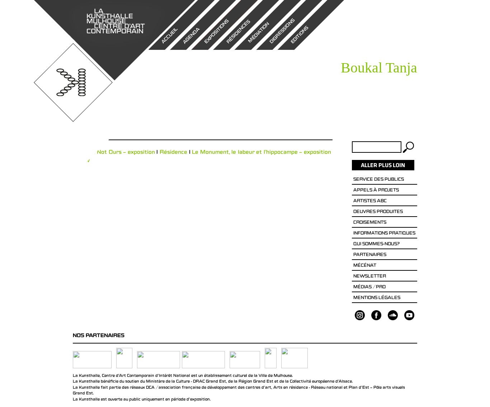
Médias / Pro (369, 287)
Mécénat (364, 266)
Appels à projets (376, 191)
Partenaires (369, 255)
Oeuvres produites (378, 212)
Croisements (369, 223)
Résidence (173, 153)
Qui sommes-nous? (376, 244)
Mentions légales (376, 298)
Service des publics (378, 180)
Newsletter (369, 277)
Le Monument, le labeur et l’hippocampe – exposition (261, 153)
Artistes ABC (370, 201)
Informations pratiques (384, 234)
